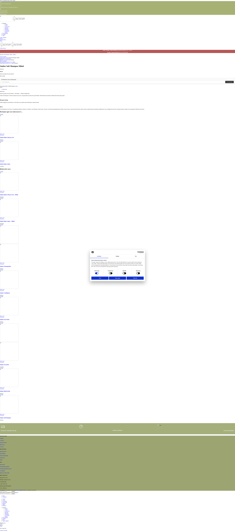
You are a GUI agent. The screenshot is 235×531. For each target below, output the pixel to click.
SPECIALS (2, 444)
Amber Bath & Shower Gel (7, 137)
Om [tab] (136, 256)
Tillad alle (135, 278)
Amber (6, 24)
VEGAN (2, 446)
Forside (1, 57)
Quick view (2, 134)
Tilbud (6, 32)
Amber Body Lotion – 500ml (7, 221)
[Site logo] (6, 21)
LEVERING (2, 470)
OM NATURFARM (4, 455)
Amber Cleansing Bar (5, 266)
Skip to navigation (3, 0)
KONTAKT (2, 457)
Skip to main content (11, 0)
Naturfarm (7, 30)
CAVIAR (2, 440)
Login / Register (5, 520)
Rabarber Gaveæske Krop (5, 59)
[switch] (110, 273)
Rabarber (6, 28)
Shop (4, 57)
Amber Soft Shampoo (5, 417)
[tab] (4, 89)
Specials (6, 27)
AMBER (2, 438)
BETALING (2, 464)
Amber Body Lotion (5, 164)
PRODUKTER (3, 451)
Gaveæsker (7, 31)
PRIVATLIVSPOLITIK (4, 472)
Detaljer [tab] (117, 256)
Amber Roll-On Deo (5, 391)
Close (1, 524)
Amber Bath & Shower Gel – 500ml (9, 194)
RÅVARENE (2, 453)
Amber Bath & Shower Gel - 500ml (7, 63)
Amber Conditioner (5, 293)
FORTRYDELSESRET (4, 466)
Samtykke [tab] (99, 256)
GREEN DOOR (3, 442)
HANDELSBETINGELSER (5, 468)
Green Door (7, 26)
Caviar (6, 25)
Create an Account (3, 530)
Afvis (100, 278)
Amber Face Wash (4, 319)
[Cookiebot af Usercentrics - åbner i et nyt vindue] (138, 252)
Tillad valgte (117, 278)
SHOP (1, 459)
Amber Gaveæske (4, 364)
